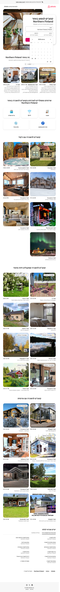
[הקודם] (33, 64)
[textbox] (46, 35)
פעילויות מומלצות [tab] (35, 532)
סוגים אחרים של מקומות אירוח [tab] (49, 532)
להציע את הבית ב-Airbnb (10, 6)
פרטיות (31, 589)
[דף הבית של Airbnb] (52, 6)
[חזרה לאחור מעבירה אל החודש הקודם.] (50, 39)
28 (35, 58)
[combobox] (39, 29)
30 (50, 61)
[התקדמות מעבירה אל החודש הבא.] (32, 39)
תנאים (27, 589)
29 (32, 58)
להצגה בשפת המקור (20, 2)
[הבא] (25, 64)
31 (47, 61)
